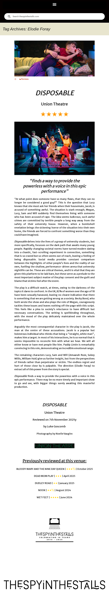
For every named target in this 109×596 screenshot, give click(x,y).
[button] (55, 4)
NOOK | (54, 490)
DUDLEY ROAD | (54, 483)
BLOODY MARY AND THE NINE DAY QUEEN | (54, 468)
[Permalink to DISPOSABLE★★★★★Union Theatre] (15, 79)
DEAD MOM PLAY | (54, 476)
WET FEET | (54, 497)
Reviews (25, 79)
